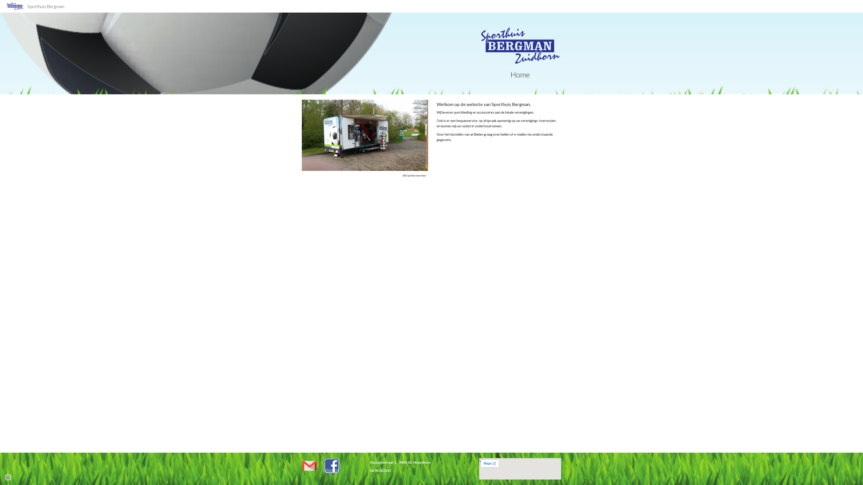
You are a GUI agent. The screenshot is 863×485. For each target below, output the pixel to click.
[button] (8, 477)
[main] (520, 74)
